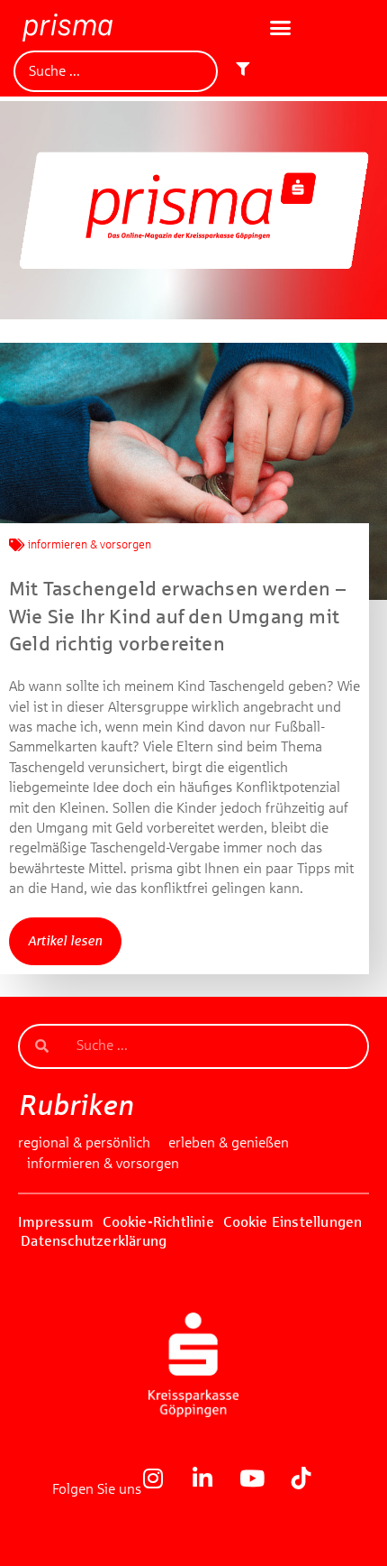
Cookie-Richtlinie (158, 1222)
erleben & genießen (228, 1142)
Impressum (56, 1222)
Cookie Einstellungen (292, 1222)
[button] (281, 28)
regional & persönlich (84, 1142)
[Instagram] (163, 1489)
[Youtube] (262, 1489)
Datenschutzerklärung (93, 1240)
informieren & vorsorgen (89, 545)
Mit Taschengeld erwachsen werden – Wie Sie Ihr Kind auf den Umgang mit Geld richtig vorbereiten (177, 617)
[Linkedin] (213, 1489)
